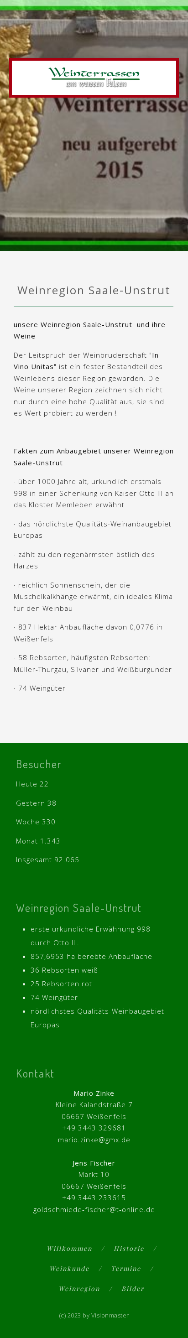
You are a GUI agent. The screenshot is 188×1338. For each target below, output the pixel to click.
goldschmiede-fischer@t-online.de (94, 1209)
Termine (126, 1268)
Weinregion (79, 1288)
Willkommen (69, 1248)
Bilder (132, 1288)
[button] (170, 42)
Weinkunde (69, 1268)
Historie (129, 1248)
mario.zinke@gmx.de (94, 1139)
